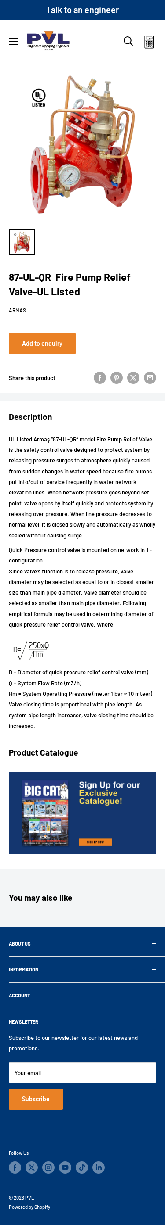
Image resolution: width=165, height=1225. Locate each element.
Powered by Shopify (29, 1207)
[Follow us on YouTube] (65, 1167)
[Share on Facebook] (100, 378)
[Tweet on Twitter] (133, 378)
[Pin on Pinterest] (116, 378)
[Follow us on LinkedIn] (98, 1167)
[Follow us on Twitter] (32, 1167)
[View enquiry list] (149, 44)
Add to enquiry (42, 343)
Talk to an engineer (82, 9)
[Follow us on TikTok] (82, 1167)
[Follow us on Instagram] (48, 1167)
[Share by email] (150, 378)
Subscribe (36, 1099)
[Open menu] (13, 41)
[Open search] (128, 41)
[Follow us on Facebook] (15, 1167)
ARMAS (17, 310)
